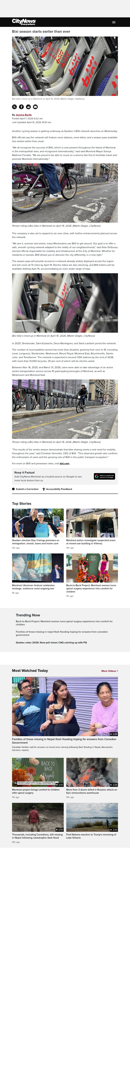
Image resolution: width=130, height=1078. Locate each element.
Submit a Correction (27, 489)
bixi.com (64, 463)
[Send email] (35, 106)
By (22, 114)
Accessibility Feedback (59, 489)
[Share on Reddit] (28, 106)
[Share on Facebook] (21, 106)
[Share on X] (14, 106)
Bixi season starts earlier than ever (41, 31)
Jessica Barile (24, 114)
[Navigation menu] (114, 22)
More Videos (108, 671)
